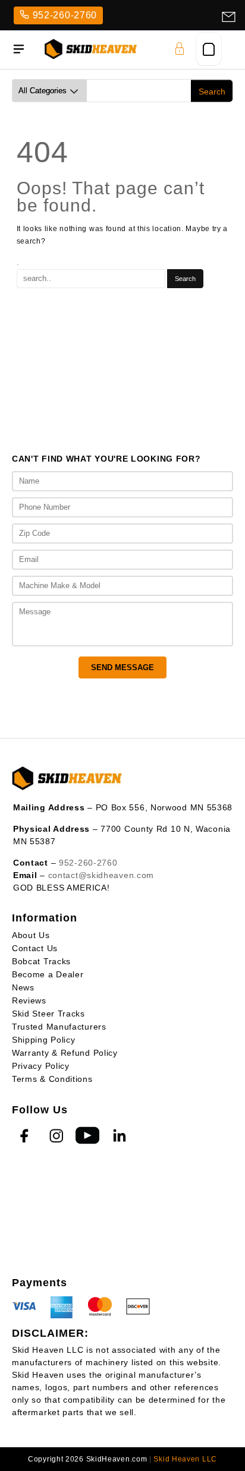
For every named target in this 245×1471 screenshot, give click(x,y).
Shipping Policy (44, 1039)
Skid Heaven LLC (185, 1459)
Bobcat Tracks (41, 961)
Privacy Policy (41, 1066)
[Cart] (209, 49)
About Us (31, 935)
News (23, 987)
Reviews (29, 1000)
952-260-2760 (65, 15)
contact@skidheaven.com (101, 875)
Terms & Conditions (52, 1079)
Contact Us (35, 948)
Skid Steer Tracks (48, 1013)
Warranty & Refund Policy (65, 1053)
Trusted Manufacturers (59, 1026)
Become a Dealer (48, 974)
